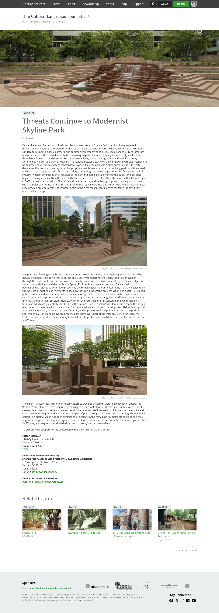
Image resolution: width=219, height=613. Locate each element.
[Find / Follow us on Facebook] (171, 601)
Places (56, 4)
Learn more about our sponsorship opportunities (47, 588)
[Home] (194, 6)
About (164, 4)
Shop (123, 4)
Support (138, 4)
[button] (153, 4)
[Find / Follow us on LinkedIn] (188, 601)
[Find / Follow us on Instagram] (182, 601)
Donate (181, 4)
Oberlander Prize (34, 4)
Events (109, 4)
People (71, 4)
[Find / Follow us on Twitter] (177, 601)
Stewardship (90, 4)
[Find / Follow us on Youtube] (194, 601)
